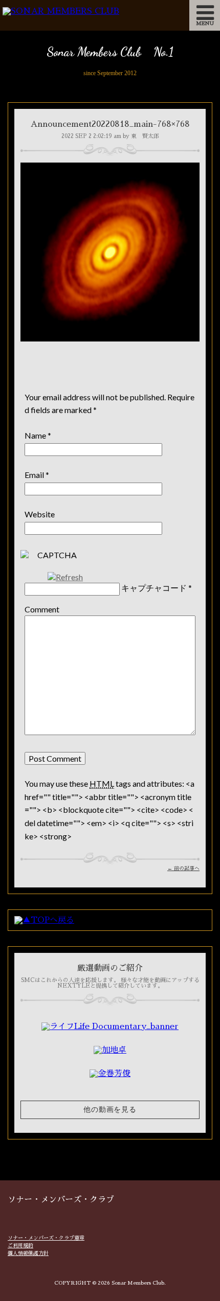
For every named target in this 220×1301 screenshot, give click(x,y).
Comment (42, 609)
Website (40, 514)
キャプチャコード (154, 587)
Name (35, 435)
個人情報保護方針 (28, 1253)
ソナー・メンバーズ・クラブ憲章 (46, 1238)
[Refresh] (65, 577)
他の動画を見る (110, 1109)
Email (34, 475)
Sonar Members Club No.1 (110, 51)
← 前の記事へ (183, 868)
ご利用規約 (20, 1245)
